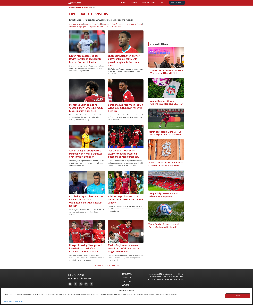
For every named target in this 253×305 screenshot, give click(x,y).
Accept (237, 295)
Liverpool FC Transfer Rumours (114, 24)
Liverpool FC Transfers (82, 7)
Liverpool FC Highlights (77, 27)
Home (71, 7)
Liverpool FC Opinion (95, 27)
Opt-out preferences (8, 301)
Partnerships (126, 285)
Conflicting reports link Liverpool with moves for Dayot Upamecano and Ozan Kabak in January (86, 201)
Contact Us (126, 278)
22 (113, 265)
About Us (127, 281)
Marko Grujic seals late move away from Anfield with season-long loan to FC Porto (124, 248)
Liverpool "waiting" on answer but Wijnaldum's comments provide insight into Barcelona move (123, 60)
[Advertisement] (166, 26)
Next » (116, 265)
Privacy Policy (19, 301)
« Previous (97, 265)
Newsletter (126, 274)
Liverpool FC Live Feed (92, 24)
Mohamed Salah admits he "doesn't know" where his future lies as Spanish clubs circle (86, 108)
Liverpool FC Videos (134, 24)
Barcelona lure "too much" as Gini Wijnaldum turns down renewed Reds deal (125, 108)
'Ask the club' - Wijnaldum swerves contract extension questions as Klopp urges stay (123, 153)
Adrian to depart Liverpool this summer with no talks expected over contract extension (85, 153)
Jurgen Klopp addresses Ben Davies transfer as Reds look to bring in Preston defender (85, 59)
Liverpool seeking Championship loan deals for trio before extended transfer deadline (86, 248)
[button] (123, 3)
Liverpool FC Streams (113, 27)
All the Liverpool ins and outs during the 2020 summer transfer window (125, 199)
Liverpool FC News (76, 24)
